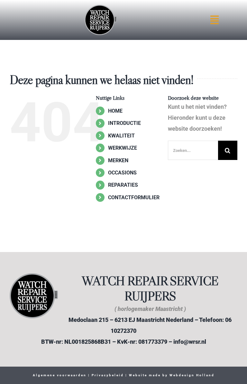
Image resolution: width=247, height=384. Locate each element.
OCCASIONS (122, 173)
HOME (115, 111)
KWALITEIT (121, 136)
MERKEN (118, 160)
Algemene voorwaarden (60, 375)
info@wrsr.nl (189, 341)
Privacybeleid (107, 375)
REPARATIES (123, 185)
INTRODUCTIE (124, 123)
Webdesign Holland (192, 375)
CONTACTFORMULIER (134, 197)
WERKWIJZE (122, 148)
